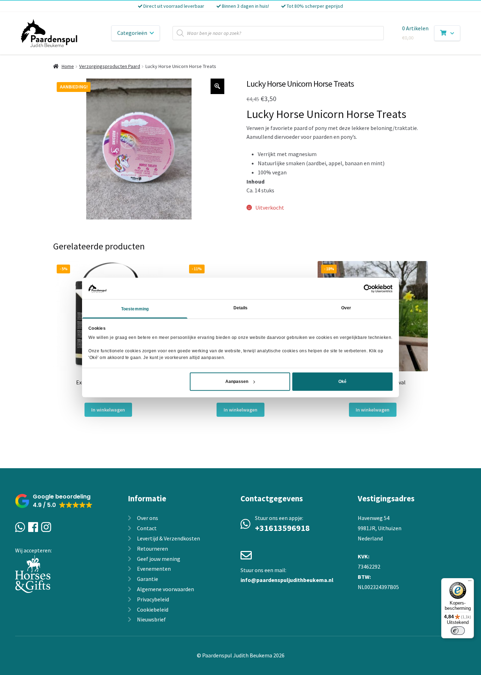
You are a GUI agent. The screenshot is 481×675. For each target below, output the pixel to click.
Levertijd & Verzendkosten (168, 538)
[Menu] (470, 582)
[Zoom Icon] (218, 86)
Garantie (147, 578)
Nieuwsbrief (151, 619)
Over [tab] (346, 308)
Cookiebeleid (152, 609)
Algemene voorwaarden (165, 589)
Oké (342, 381)
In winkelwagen (108, 410)
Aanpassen (236, 381)
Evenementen (154, 568)
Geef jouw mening (158, 558)
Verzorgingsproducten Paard (109, 66)
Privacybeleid (153, 599)
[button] (54, 501)
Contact (147, 528)
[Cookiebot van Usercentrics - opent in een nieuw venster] (362, 288)
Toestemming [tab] (135, 309)
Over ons (147, 517)
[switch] (458, 630)
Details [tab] (240, 308)
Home (68, 66)
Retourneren (152, 548)
